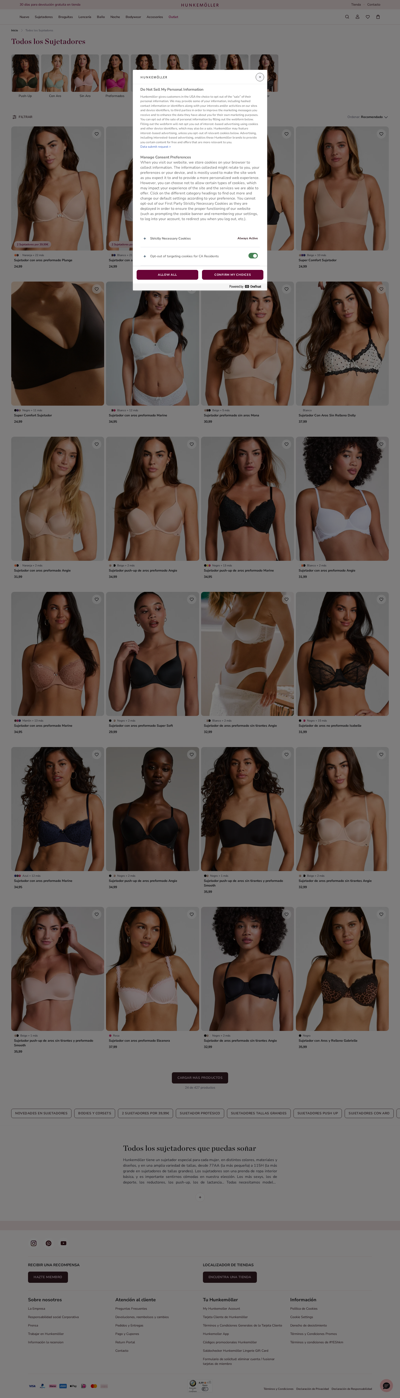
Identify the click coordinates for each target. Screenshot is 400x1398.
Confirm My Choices (232, 275)
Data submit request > (155, 147)
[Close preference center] (260, 77)
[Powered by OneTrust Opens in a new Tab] (247, 287)
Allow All (167, 275)
